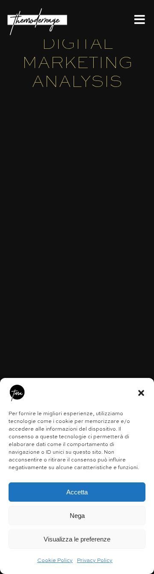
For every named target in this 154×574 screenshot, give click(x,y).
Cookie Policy (55, 560)
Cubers (32, 211)
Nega (77, 515)
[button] (141, 393)
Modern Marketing (54, 229)
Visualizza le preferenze (77, 539)
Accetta (77, 492)
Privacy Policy (95, 560)
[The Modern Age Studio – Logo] (37, 9)
